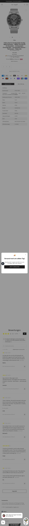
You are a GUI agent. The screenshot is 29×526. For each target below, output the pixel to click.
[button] (3, 263)
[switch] (26, 524)
